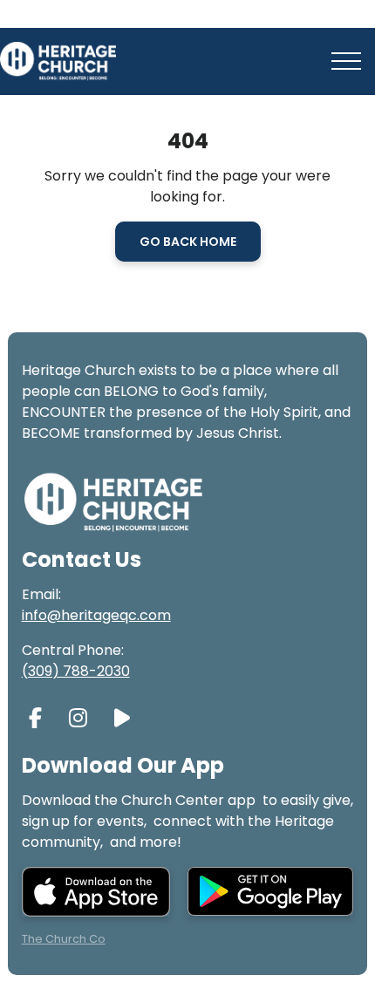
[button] (346, 61)
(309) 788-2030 (76, 671)
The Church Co (64, 938)
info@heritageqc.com (96, 615)
